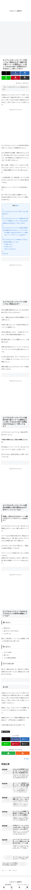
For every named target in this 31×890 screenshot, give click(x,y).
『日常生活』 (6, 731)
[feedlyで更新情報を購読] (8, 753)
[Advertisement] (15, 38)
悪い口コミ (8, 244)
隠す (17, 205)
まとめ (5, 253)
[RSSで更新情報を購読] (23, 753)
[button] (25, 78)
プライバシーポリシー (23, 884)
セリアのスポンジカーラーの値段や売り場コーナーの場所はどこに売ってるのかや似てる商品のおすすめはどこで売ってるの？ (15, 221)
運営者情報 (8, 884)
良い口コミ (8, 246)
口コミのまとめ (9, 249)
